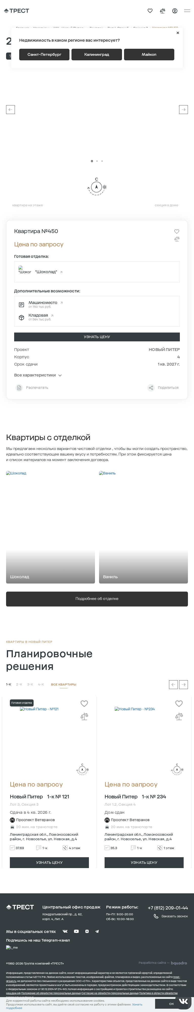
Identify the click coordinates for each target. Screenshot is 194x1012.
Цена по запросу (36, 784)
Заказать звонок (174, 916)
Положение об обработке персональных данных (51, 993)
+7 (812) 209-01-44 (168, 908)
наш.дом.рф (13, 993)
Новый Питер (164, 349)
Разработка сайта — (154, 963)
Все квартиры (63, 684)
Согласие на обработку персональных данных (110, 993)
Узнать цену (97, 337)
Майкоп (149, 54)
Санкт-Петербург (44, 54)
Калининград (96, 54)
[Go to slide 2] (97, 161)
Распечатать (37, 388)
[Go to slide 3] (102, 161)
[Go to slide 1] (92, 161)
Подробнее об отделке (97, 598)
